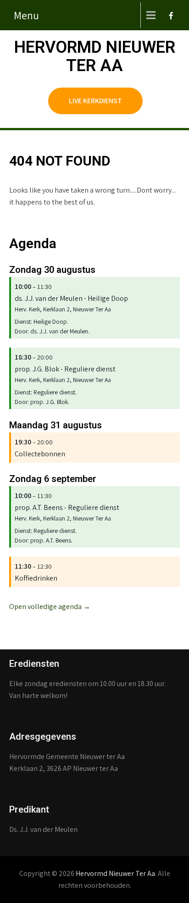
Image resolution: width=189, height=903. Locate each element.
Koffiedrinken (36, 578)
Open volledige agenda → (49, 606)
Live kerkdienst (95, 100)
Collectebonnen (40, 454)
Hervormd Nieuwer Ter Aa (94, 56)
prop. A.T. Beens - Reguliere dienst (67, 507)
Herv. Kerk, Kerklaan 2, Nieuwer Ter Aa (63, 309)
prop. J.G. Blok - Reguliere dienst (65, 369)
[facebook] (170, 18)
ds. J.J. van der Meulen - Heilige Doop (71, 298)
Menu (26, 15)
